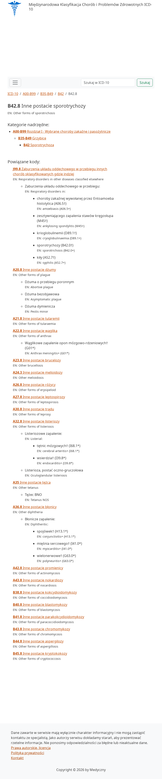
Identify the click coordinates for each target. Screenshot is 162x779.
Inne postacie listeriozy (36, 421)
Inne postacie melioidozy (37, 372)
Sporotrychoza (38, 145)
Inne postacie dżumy (34, 269)
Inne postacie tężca (32, 482)
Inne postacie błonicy (35, 507)
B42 (61, 93)
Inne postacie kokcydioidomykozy (45, 592)
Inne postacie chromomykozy (41, 629)
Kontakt (17, 758)
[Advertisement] (81, 47)
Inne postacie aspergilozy (38, 641)
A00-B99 (29, 93)
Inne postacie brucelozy (37, 360)
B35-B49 (46, 93)
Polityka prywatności (27, 753)
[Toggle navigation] (15, 82)
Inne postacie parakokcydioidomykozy (48, 616)
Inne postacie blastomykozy (40, 604)
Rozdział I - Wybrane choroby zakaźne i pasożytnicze (62, 131)
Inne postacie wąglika (35, 330)
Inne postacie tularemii (36, 318)
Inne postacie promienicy (38, 568)
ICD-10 (13, 93)
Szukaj (145, 82)
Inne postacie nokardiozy (38, 580)
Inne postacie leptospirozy (39, 397)
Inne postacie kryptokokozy (40, 653)
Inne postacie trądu (33, 409)
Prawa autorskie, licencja (31, 748)
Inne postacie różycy (34, 384)
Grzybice (32, 138)
